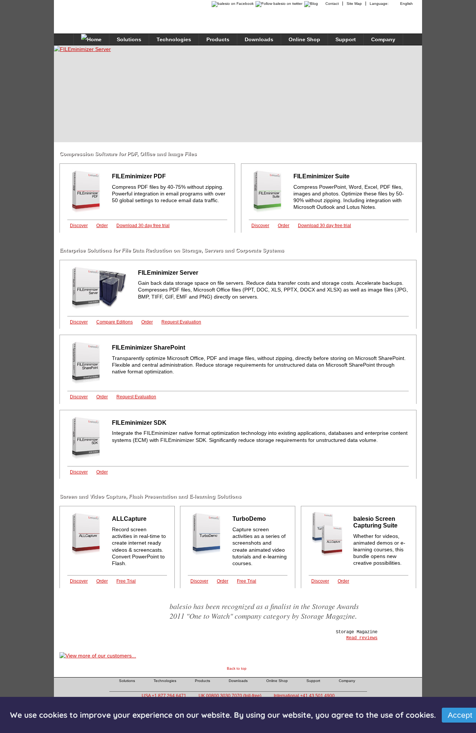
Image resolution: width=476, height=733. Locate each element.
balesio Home (91, 12)
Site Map (354, 3)
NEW (251, 172)
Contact (332, 3)
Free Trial (126, 581)
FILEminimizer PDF (139, 176)
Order (102, 225)
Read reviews (361, 638)
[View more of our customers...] (98, 656)
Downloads (259, 39)
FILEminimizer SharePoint (148, 347)
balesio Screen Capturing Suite (375, 522)
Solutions (129, 39)
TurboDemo (249, 519)
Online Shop (304, 39)
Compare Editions (114, 322)
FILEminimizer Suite (321, 176)
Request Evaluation (181, 322)
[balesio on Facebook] (231, 3)
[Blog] (312, 3)
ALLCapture (129, 519)
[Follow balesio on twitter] (278, 3)
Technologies (174, 39)
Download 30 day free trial (143, 225)
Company (383, 39)
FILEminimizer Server (168, 273)
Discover (79, 225)
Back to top (237, 668)
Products (217, 39)
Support (345, 39)
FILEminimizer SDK (139, 423)
